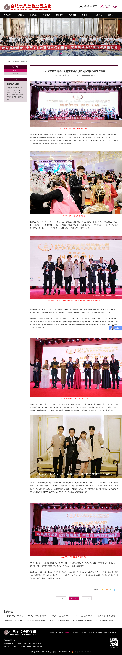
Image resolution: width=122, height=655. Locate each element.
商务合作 (98, 15)
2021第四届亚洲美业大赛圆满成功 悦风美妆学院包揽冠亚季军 (61, 621)
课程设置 (46, 15)
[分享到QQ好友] (115, 590)
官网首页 (7, 15)
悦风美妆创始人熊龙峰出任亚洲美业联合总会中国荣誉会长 (37, 621)
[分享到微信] (111, 590)
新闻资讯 (33, 15)
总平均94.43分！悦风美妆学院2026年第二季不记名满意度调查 (14, 616)
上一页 (61, 598)
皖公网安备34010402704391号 (82, 652)
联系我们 (111, 15)
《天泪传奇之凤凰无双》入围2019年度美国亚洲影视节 (107, 621)
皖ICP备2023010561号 (64, 652)
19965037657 (111, 7)
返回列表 (74, 598)
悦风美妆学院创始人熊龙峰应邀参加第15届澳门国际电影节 (107, 616)
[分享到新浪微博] (107, 590)
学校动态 (24, 61)
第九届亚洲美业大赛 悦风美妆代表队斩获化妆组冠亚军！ (61, 616)
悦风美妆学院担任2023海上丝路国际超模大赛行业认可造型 (14, 621)
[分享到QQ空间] (103, 590)
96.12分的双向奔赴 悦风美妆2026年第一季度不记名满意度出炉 (38, 616)
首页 (9, 61)
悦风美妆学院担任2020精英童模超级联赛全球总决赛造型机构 (84, 621)
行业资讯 (15, 73)
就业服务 (85, 15)
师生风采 (59, 15)
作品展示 (72, 15)
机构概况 (20, 15)
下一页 (87, 598)
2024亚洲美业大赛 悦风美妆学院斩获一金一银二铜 (84, 616)
